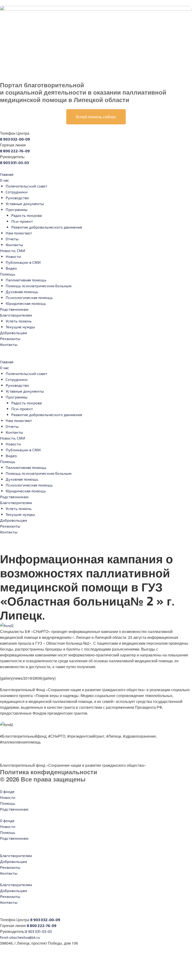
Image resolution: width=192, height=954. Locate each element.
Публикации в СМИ (23, 262)
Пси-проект (22, 221)
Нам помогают (19, 233)
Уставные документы (25, 203)
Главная (6, 174)
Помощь (7, 274)
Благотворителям (16, 315)
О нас (4, 180)
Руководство (17, 197)
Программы (16, 209)
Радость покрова (26, 215)
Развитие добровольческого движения (46, 227)
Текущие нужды (20, 327)
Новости (13, 256)
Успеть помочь (19, 321)
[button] (96, 356)
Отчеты (12, 239)
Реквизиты (10, 338)
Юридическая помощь (26, 303)
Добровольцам (13, 332)
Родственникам (14, 309)
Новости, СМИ (12, 250)
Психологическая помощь (29, 297)
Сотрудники (16, 192)
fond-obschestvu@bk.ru (20, 937)
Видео (11, 268)
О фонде (7, 791)
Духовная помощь (22, 291)
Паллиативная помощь (26, 280)
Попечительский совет (26, 186)
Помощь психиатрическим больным (38, 286)
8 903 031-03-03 (38, 931)
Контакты (14, 244)
